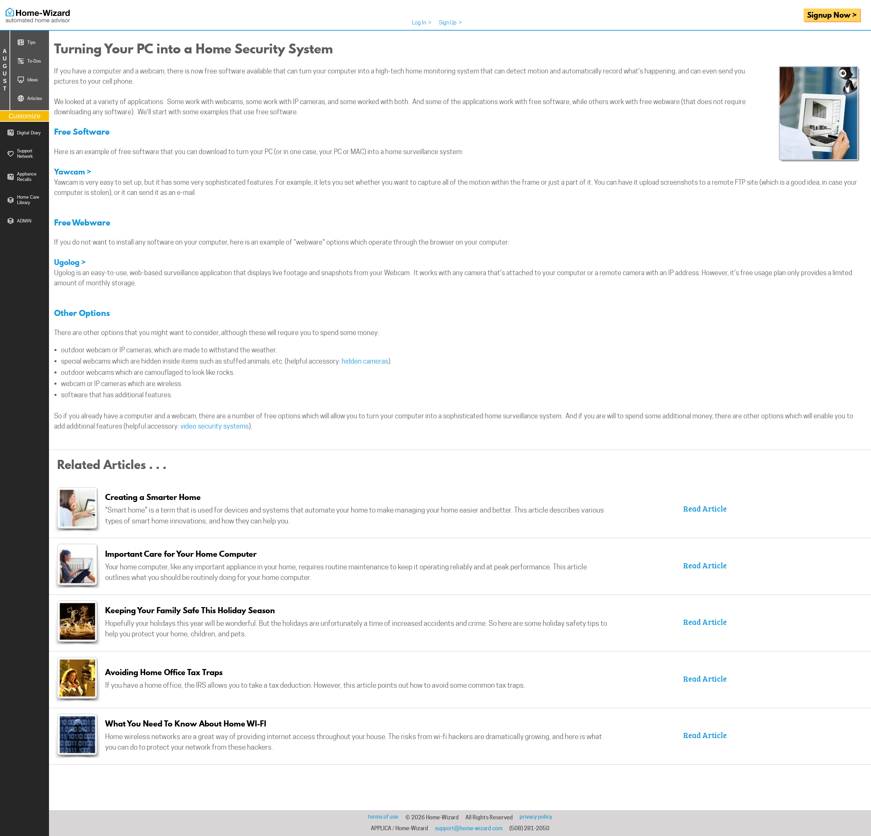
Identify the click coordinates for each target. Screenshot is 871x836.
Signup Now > (832, 15)
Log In (421, 22)
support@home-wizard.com (469, 828)
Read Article (705, 508)
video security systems (214, 426)
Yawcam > (72, 171)
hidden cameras (365, 361)
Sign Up (450, 22)
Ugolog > (70, 262)
